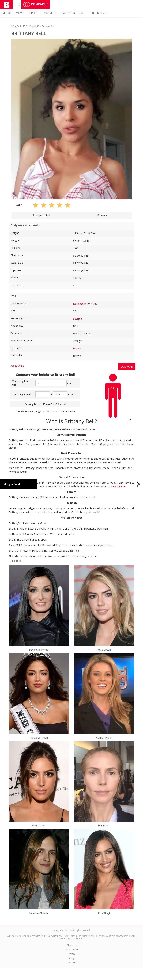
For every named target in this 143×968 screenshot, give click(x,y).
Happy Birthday (73, 13)
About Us (71, 945)
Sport (33, 13)
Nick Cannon (118, 486)
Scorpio (77, 318)
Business (50, 13)
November (79, 303)
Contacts (71, 962)
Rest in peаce (98, 13)
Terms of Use (72, 949)
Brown (77, 348)
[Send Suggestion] (129, 421)
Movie (20, 13)
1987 (94, 303)
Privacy (71, 953)
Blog (71, 958)
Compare (39, 4)
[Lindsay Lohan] (138, 484)
